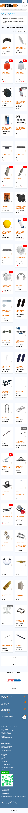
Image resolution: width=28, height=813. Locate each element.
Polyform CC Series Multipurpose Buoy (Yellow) (6, 232)
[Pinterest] (9, 802)
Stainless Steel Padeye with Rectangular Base (20, 467)
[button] (24, 717)
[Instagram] (12, 802)
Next (13, 664)
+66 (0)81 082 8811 (8, 0)
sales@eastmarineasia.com (9, 1)
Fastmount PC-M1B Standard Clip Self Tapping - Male (6, 285)
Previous (14, 657)
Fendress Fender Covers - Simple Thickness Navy (20, 366)
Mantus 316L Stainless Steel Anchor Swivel (19, 180)
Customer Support (6, 764)
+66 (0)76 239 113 (5, 790)
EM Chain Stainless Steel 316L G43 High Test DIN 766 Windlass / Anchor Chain (20, 130)
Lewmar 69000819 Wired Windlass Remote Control (6, 391)
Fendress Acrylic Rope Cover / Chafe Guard (6, 366)
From (19, 52)
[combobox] (14, 10)
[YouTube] (15, 802)
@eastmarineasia (8, 769)
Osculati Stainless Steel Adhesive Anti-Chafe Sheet (7, 128)
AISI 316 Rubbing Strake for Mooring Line (7, 645)
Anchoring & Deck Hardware (12, 27)
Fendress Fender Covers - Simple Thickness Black (20, 311)
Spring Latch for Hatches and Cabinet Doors (20, 594)
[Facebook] (6, 802)
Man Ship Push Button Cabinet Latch (6, 544)
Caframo (14, 688)
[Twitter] (2, 802)
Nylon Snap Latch (6, 617)
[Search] (24, 10)
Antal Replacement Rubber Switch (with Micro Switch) (21, 518)
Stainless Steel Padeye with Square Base (6, 493)
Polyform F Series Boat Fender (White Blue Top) (20, 232)
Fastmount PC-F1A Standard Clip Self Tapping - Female (20, 259)
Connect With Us (5, 793)
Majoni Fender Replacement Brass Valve (6, 594)
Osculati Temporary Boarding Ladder (20, 493)
